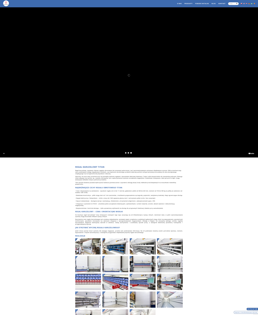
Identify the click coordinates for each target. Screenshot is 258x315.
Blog (214, 3)
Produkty (188, 3)
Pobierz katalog (202, 3)
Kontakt (221, 3)
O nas (179, 3)
